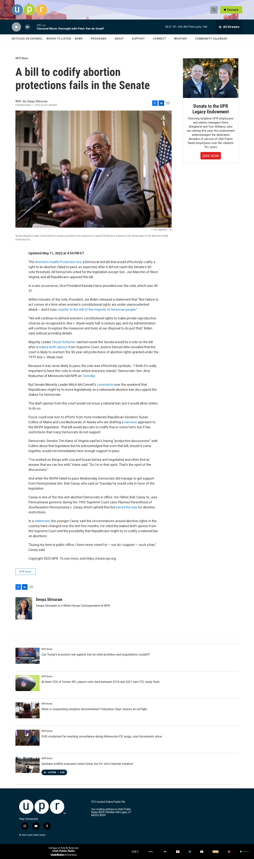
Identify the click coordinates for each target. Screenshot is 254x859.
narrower (131, 422)
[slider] (33, 27)
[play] (16, 27)
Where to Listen (58, 38)
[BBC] (165, 851)
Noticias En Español (27, 38)
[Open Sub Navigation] (85, 38)
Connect (159, 38)
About (119, 38)
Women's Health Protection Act (58, 262)
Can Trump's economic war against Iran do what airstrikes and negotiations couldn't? (95, 654)
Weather (180, 38)
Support (138, 38)
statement (42, 521)
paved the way (126, 507)
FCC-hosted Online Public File (108, 801)
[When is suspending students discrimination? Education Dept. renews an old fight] (27, 710)
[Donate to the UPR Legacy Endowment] (210, 78)
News (79, 38)
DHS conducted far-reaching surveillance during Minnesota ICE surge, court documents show (101, 736)
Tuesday (88, 376)
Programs (99, 38)
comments (105, 384)
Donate (233, 10)
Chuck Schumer (64, 342)
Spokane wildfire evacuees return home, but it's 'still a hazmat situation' (87, 764)
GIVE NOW (210, 155)
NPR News (21, 58)
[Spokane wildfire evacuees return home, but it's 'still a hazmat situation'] (27, 765)
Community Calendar (211, 38)
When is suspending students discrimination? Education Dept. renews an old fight (94, 709)
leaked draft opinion (53, 347)
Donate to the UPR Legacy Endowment (210, 108)
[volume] (27, 27)
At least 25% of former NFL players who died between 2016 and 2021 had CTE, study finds (100, 682)
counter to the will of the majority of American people (96, 309)
